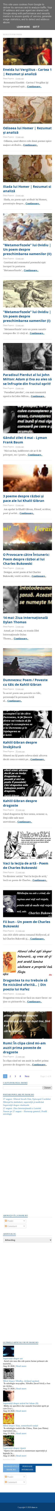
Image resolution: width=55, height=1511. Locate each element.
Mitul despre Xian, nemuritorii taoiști (20, 1426)
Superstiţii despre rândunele (16, 1105)
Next (27, 1076)
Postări (10, 1221)
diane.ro (34, 1507)
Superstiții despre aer (13, 1358)
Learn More (23, 27)
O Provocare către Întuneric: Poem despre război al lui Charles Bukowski (26, 559)
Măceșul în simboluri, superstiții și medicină (23, 1102)
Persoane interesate (27, 1468)
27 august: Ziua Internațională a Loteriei (22, 1108)
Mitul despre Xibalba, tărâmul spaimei (21, 1381)
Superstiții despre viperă (14, 1448)
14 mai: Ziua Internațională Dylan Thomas (25, 620)
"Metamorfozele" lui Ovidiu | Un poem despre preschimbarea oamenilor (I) (27, 316)
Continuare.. (34, 86)
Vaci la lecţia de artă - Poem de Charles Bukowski (25, 865)
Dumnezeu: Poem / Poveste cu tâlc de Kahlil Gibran (25, 682)
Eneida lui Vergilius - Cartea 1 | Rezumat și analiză (27, 71)
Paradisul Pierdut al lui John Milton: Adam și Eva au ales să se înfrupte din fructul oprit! (27, 379)
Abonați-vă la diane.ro (11, 1468)
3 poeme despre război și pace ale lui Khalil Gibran (23, 498)
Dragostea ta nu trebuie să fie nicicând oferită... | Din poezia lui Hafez (25, 984)
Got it (36, 27)
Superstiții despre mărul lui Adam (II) (20, 1403)
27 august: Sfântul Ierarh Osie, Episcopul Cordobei (27, 1099)
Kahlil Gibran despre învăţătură (20, 744)
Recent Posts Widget (9, 1459)
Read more (21, 1366)
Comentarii (12, 1226)
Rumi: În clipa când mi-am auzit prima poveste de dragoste (24, 1047)
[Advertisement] (26, 1164)
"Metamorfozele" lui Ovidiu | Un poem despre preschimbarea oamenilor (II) (27, 249)
